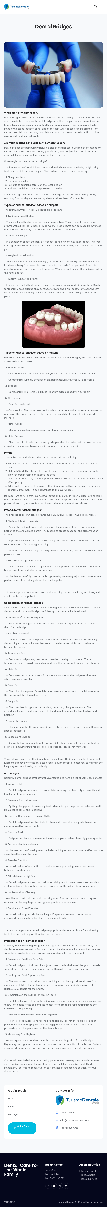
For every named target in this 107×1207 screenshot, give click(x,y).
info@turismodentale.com (74, 1120)
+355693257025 (69, 1127)
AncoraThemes (66, 1201)
